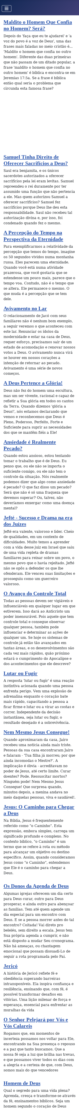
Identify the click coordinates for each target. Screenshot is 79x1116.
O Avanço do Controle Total (35, 593)
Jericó (11, 966)
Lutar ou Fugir (21, 673)
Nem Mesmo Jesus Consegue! (37, 732)
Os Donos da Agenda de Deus (36, 886)
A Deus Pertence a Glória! (33, 383)
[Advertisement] (39, 124)
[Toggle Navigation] (6, 8)
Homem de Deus (22, 1083)
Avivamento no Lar (25, 308)
